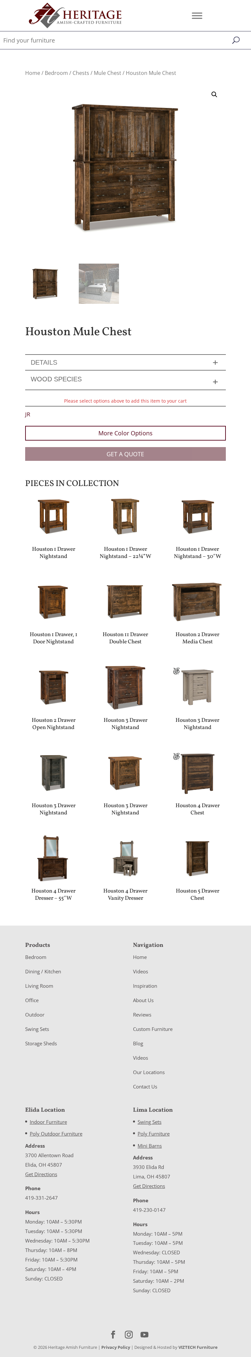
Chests (81, 73)
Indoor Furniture (48, 1122)
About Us (143, 1000)
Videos (140, 971)
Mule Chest (107, 73)
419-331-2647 (41, 1197)
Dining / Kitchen (43, 971)
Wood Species (56, 379)
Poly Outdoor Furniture (56, 1133)
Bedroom (56, 73)
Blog (138, 1043)
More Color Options (125, 433)
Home (32, 73)
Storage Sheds (41, 1043)
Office (32, 1000)
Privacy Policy (115, 1347)
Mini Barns (150, 1145)
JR (27, 414)
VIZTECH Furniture (198, 1347)
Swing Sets (37, 1029)
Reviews (142, 1014)
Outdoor (34, 1014)
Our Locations (149, 1072)
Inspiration (145, 986)
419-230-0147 (149, 1210)
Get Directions (41, 1174)
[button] (214, 94)
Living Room (39, 986)
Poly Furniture (154, 1133)
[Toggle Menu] (197, 15)
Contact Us (145, 1086)
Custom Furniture (153, 1029)
